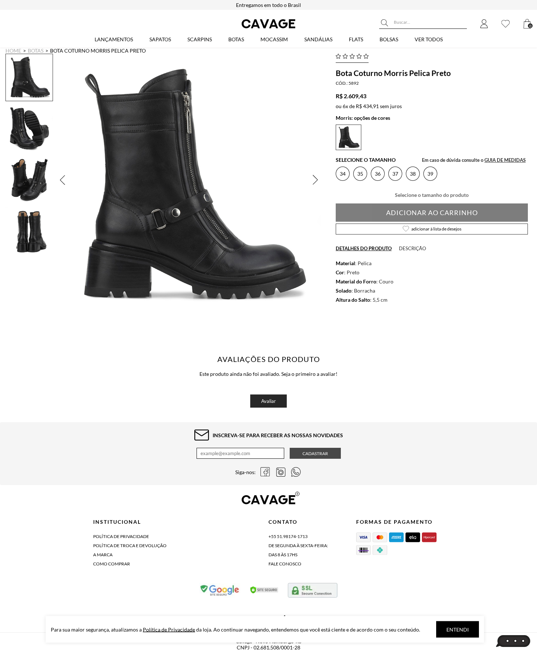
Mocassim (274, 39)
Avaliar (268, 401)
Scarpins (199, 39)
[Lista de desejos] (505, 24)
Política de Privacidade (121, 536)
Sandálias (318, 39)
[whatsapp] (296, 472)
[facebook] (265, 472)
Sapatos (160, 39)
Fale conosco (284, 564)
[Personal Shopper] (513, 641)
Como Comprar (111, 564)
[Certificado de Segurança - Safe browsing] (220, 591)
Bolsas (389, 39)
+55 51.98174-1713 (288, 536)
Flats (356, 39)
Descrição (412, 248)
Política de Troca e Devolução (130, 545)
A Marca (103, 554)
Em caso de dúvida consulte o (474, 160)
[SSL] (313, 591)
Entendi (457, 629)
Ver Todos (429, 39)
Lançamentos (114, 39)
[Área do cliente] (484, 24)
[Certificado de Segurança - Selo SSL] (264, 591)
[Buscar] (384, 23)
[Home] (268, 28)
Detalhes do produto (364, 248)
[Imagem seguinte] (313, 180)
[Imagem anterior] (64, 180)
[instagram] (280, 472)
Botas (236, 39)
